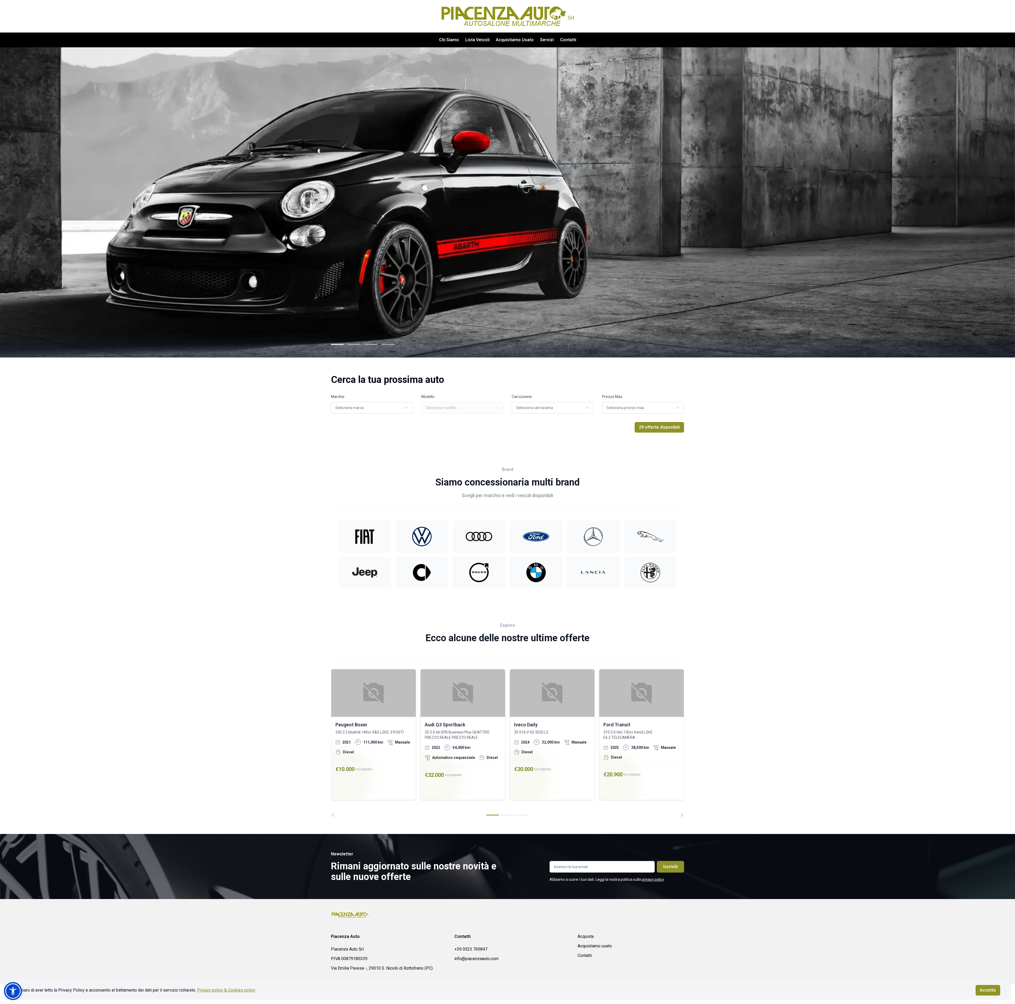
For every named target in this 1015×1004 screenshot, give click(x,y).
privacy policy (653, 879)
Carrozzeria (522, 397)
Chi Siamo (449, 39)
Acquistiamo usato (595, 945)
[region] (507, 743)
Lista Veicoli (477, 39)
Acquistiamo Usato (515, 39)
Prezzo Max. (612, 397)
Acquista (586, 936)
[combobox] (372, 408)
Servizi (547, 39)
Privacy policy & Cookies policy (226, 990)
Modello (428, 397)
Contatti (568, 39)
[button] (13, 991)
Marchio (337, 397)
